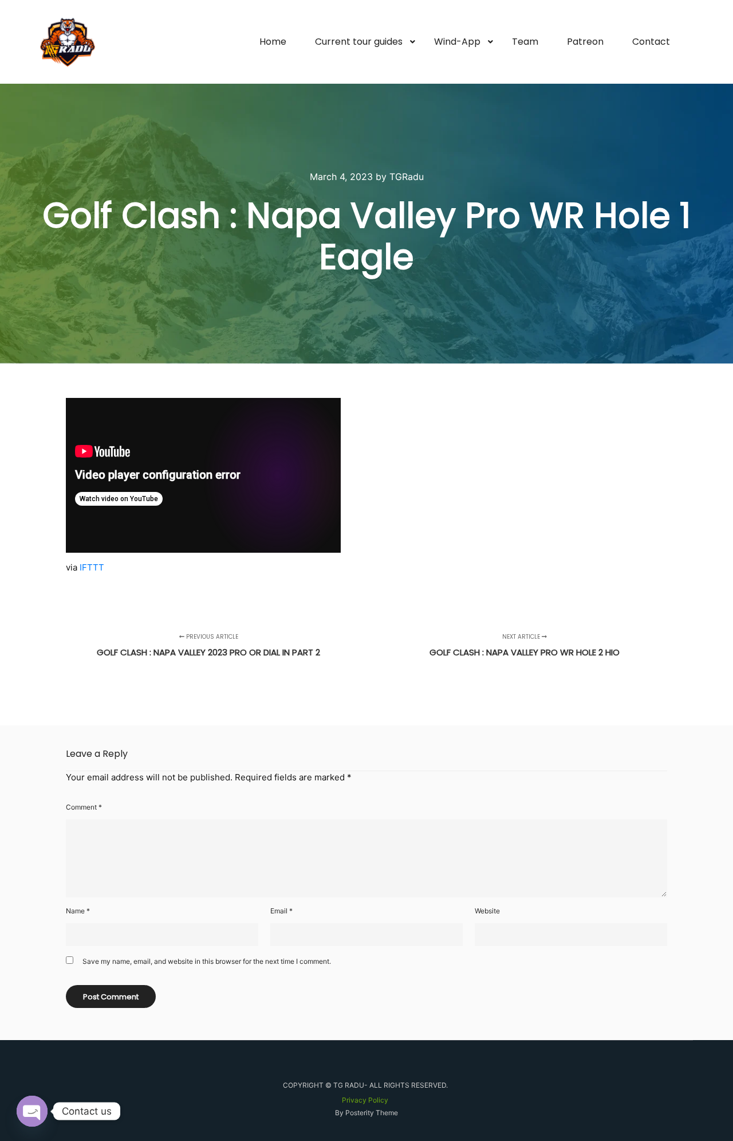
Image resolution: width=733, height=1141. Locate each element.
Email (281, 910)
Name (78, 910)
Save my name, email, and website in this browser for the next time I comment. (206, 961)
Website (487, 910)
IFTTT (92, 567)
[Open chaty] (32, 1111)
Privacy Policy (365, 1100)
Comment (84, 807)
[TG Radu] (67, 42)
